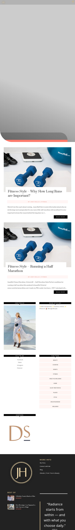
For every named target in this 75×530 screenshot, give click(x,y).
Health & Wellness (55, 378)
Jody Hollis (35, 201)
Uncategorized (55, 402)
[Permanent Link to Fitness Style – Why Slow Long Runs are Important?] (37, 169)
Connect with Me (45, 466)
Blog (41, 470)
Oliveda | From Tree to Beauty (49, 473)
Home (55, 383)
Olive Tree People (55, 388)
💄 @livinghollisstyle (51, 308)
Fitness (44, 201)
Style (55, 397)
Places (55, 392)
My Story (42, 463)
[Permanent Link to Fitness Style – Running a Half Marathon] (37, 244)
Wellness (55, 406)
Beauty (55, 360)
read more (60, 217)
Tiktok (19, 362)
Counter (55, 365)
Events (55, 369)
